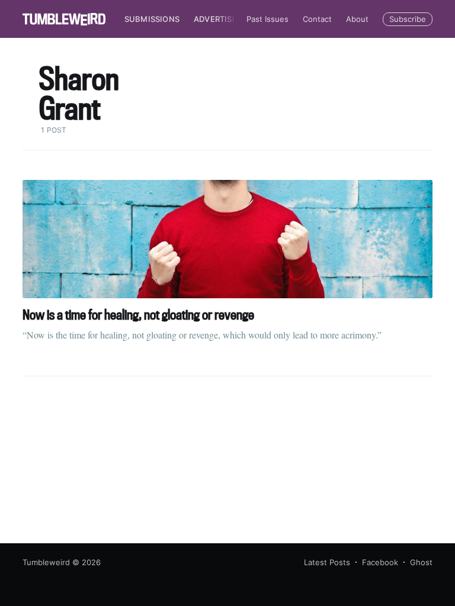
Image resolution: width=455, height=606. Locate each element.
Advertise (215, 19)
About (357, 19)
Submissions (152, 19)
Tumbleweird (46, 562)
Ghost (421, 562)
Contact (317, 19)
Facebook (380, 562)
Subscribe (407, 19)
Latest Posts (327, 562)
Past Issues (267, 19)
